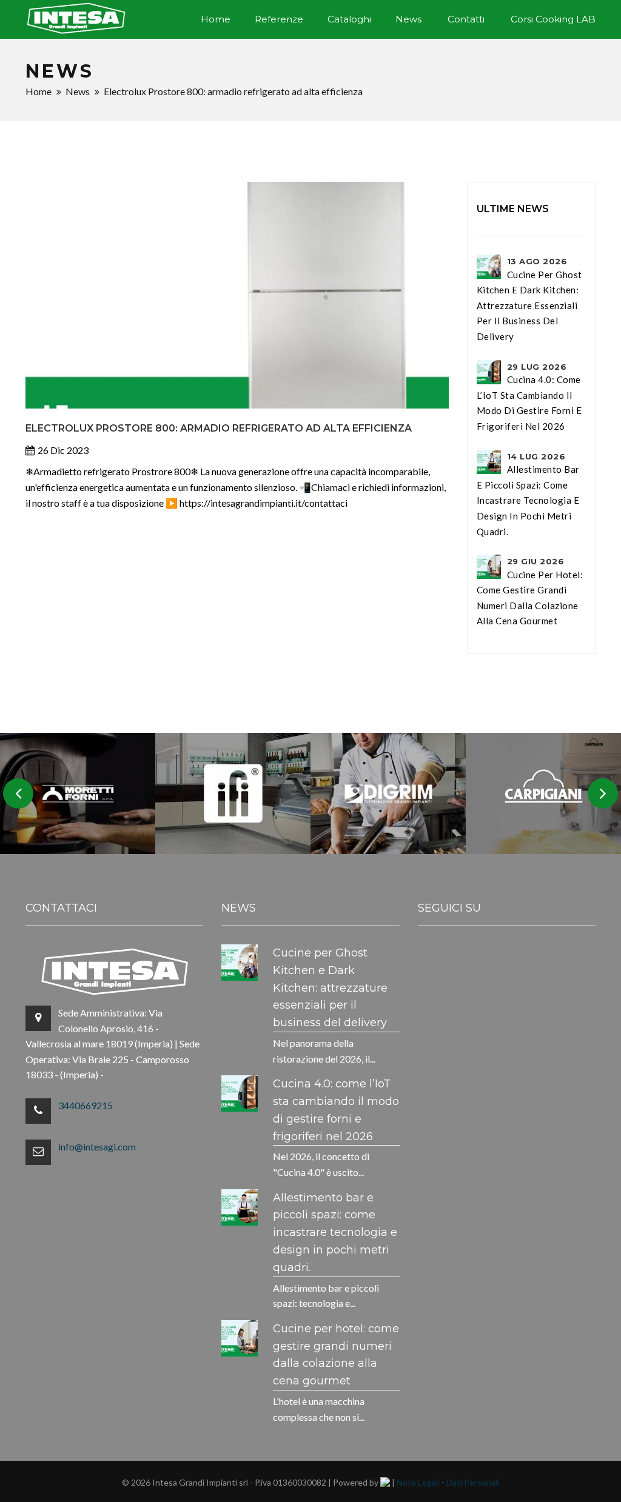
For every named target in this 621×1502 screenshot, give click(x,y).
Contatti (466, 19)
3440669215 (85, 1105)
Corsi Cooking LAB (553, 19)
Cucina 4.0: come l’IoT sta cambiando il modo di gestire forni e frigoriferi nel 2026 (529, 397)
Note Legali (418, 1482)
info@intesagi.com (97, 1146)
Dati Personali (472, 1482)
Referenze (279, 19)
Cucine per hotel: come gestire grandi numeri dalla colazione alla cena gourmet (530, 591)
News (408, 19)
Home (215, 19)
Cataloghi (349, 19)
